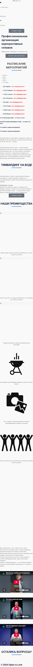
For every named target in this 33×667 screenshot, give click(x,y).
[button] (2, 467)
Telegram (2, 25)
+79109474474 (4, 7)
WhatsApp (3, 16)
